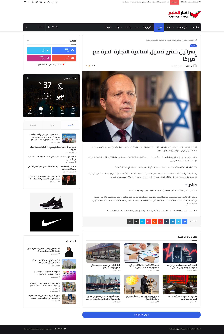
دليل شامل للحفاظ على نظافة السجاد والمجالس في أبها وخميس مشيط (44, 296)
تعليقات (33, 125)
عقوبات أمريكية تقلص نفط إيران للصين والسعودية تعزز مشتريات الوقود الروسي (103, 298)
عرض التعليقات (141, 315)
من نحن (49, 329)
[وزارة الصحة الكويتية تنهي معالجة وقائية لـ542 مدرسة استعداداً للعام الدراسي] (69, 287)
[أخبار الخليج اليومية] (184, 14)
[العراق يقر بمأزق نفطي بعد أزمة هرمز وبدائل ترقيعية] (141, 284)
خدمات (170, 27)
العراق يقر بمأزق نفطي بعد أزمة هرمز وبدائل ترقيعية (142, 298)
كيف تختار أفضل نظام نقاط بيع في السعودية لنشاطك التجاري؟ (144, 266)
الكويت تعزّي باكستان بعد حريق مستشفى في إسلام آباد (149, 2)
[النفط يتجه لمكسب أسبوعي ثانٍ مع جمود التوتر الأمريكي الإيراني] (180, 253)
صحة (137, 27)
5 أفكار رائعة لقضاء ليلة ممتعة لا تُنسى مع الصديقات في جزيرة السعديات (52, 167)
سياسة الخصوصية (38, 329)
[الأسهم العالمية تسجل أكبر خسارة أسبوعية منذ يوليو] (180, 284)
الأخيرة (52, 125)
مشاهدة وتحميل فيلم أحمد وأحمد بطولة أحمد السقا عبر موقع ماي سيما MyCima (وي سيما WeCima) (44, 137)
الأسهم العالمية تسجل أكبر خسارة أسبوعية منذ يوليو (182, 298)
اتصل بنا (27, 329)
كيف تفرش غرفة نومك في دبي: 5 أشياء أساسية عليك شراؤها (53, 148)
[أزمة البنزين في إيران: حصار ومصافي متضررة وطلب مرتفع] (103, 253)
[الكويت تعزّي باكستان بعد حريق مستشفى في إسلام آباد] (69, 264)
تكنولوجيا (147, 27)
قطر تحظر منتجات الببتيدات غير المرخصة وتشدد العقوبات (47, 273)
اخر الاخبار (183, 27)
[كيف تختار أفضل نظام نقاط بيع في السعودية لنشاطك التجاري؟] (141, 253)
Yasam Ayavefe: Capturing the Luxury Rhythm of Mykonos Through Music (44, 177)
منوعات (108, 27)
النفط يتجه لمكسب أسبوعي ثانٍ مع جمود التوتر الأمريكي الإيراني (182, 266)
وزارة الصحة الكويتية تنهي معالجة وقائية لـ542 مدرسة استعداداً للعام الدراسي (45, 286)
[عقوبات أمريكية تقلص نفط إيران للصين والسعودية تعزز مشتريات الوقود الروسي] (103, 284)
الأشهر (70, 125)
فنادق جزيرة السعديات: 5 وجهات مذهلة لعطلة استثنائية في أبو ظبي (52, 158)
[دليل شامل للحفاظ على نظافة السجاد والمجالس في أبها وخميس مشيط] (69, 299)
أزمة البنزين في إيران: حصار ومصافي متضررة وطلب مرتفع (105, 266)
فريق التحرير (188, 66)
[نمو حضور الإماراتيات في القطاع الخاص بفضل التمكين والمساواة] (69, 252)
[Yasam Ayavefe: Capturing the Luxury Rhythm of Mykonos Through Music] (69, 180)
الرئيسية (195, 27)
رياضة (128, 27)
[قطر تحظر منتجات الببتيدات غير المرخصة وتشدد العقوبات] (69, 275)
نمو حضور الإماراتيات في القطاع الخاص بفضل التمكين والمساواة (43, 250)
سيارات (119, 27)
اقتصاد (159, 27)
